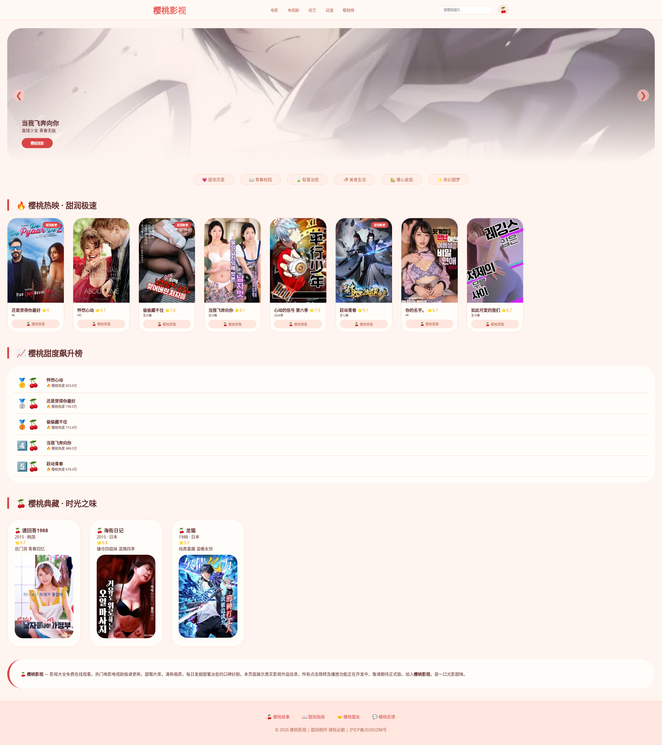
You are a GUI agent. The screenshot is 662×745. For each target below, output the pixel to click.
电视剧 (293, 10)
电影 (274, 10)
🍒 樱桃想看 (35, 324)
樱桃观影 (37, 143)
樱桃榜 (348, 10)
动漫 (329, 10)
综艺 (312, 10)
